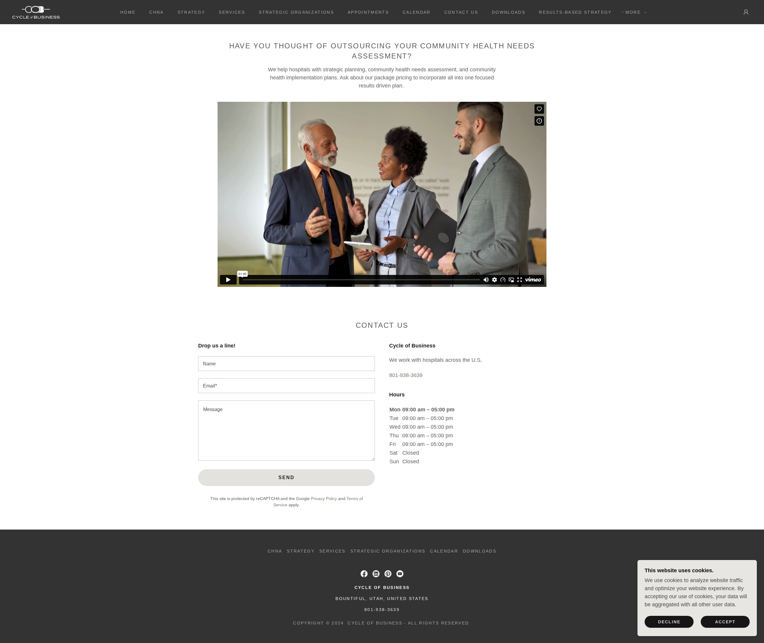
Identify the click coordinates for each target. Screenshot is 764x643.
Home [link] (127, 12)
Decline (669, 621)
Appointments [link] (368, 12)
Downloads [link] (508, 12)
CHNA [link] (156, 12)
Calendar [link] (417, 12)
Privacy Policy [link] (324, 498)
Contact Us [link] (461, 12)
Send (286, 477)
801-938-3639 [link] (406, 375)
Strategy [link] (191, 12)
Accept (725, 621)
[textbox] (286, 363)
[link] (36, 12)
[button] (634, 12)
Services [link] (232, 12)
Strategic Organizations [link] (296, 12)
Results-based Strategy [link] (575, 12)
